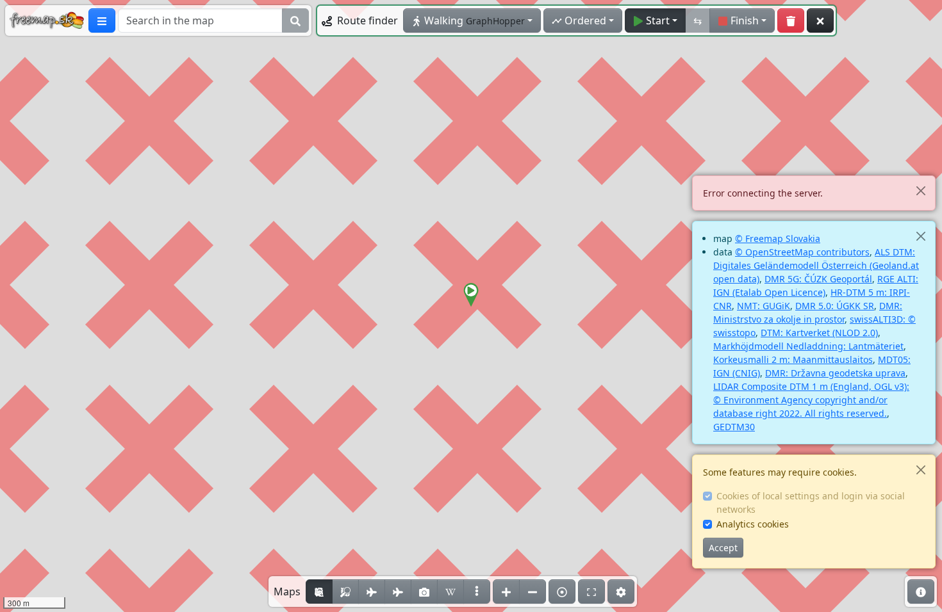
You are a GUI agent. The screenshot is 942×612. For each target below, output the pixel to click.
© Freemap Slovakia (777, 238)
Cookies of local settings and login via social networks (810, 502)
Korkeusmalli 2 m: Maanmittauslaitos (793, 359)
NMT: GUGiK (763, 306)
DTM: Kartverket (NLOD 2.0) (819, 332)
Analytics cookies (752, 524)
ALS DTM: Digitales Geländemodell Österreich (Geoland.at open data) (816, 265)
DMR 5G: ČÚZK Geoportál (818, 279)
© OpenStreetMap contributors (802, 252)
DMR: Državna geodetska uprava (835, 373)
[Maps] (476, 591)
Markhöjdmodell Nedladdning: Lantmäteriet (808, 346)
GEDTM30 (734, 427)
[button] (471, 295)
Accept (723, 548)
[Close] (920, 190)
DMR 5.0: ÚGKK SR (834, 306)
